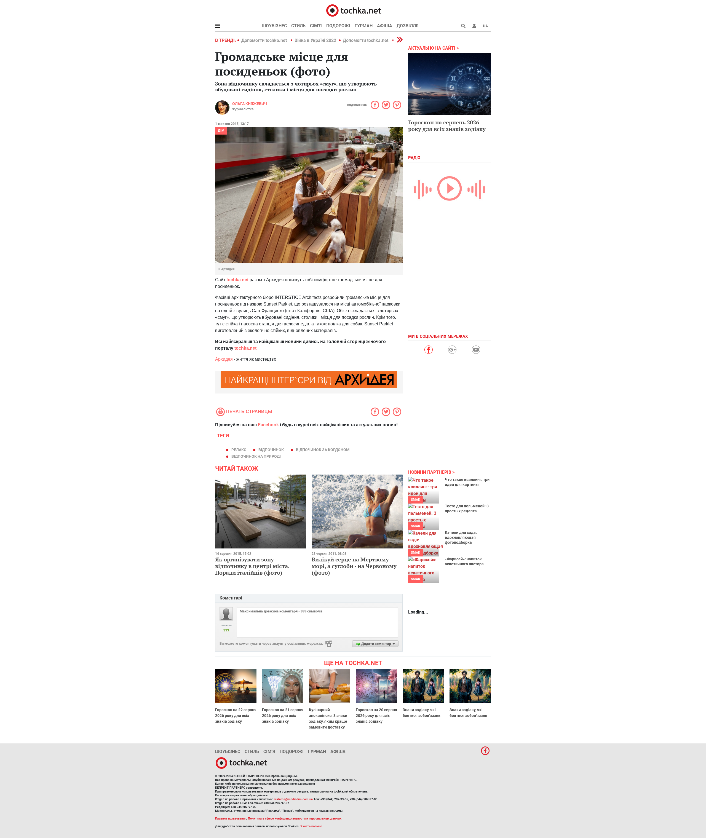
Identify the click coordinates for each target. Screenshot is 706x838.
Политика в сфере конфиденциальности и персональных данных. (295, 818)
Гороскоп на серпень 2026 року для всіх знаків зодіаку (447, 126)
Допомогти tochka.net (264, 40)
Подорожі (338, 25)
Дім (221, 131)
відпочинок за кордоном (322, 450)
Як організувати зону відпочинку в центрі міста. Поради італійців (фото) (252, 566)
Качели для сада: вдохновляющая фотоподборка (461, 537)
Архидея (224, 359)
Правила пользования (230, 818)
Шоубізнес (274, 25)
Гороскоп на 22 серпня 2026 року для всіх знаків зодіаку (235, 716)
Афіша (384, 25)
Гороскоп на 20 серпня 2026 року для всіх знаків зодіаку (376, 716)
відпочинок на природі (256, 456)
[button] (474, 26)
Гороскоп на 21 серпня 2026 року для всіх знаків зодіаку (282, 716)
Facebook (268, 424)
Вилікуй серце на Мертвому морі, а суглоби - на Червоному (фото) (354, 566)
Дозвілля (408, 25)
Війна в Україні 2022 (315, 40)
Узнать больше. (311, 826)
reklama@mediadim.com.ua (293, 799)
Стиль (298, 25)
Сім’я (316, 25)
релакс (238, 450)
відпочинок (271, 450)
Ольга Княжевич (249, 103)
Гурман (364, 25)
